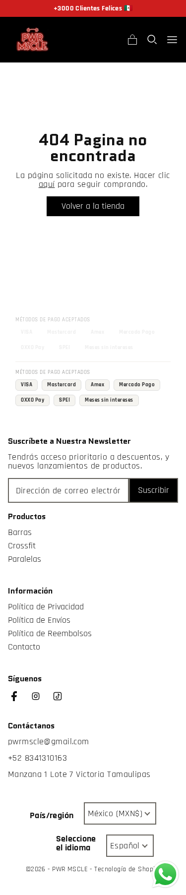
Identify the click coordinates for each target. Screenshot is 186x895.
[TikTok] (62, 701)
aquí (47, 184)
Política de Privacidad (46, 606)
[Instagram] (41, 701)
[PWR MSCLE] (33, 39)
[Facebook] (19, 701)
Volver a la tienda (93, 206)
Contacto (24, 647)
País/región (52, 815)
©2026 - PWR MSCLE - (60, 869)
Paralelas (24, 559)
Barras (20, 532)
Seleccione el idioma (76, 843)
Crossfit (22, 545)
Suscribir (153, 490)
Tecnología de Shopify (127, 869)
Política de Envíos (39, 620)
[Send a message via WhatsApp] (165, 874)
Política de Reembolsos (50, 633)
